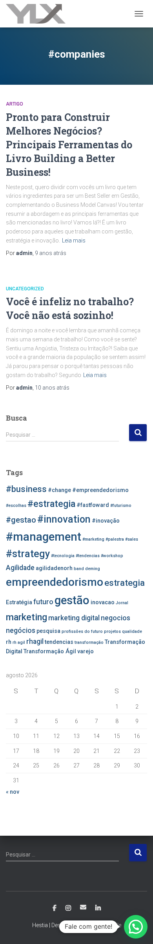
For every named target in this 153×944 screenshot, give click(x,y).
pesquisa (48, 631)
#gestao (21, 520)
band (79, 568)
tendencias (59, 642)
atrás (50, 253)
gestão (72, 600)
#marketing (93, 539)
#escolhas (16, 505)
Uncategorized (25, 289)
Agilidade (20, 568)
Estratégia (19, 602)
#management (43, 536)
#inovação (106, 521)
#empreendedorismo (100, 490)
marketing (26, 617)
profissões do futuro (82, 631)
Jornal (122, 602)
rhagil (35, 641)
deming (92, 568)
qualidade (132, 631)
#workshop (112, 555)
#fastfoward (92, 505)
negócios (20, 630)
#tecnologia (63, 555)
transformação (89, 642)
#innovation (64, 519)
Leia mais (74, 240)
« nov (12, 792)
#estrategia (51, 503)
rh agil (19, 642)
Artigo (14, 104)
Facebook (54, 908)
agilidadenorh (54, 568)
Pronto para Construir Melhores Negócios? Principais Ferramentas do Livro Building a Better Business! (69, 145)
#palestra (115, 539)
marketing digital (74, 618)
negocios (115, 618)
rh (8, 642)
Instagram (68, 908)
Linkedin (98, 908)
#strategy (28, 553)
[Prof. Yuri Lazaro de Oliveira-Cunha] (38, 14)
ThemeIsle (108, 925)
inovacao (103, 602)
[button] (136, 927)
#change (59, 490)
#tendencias (88, 555)
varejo (85, 651)
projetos (112, 631)
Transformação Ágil (50, 651)
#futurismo (120, 505)
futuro (43, 602)
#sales (131, 539)
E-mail (83, 907)
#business (26, 489)
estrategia (124, 583)
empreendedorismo (54, 582)
